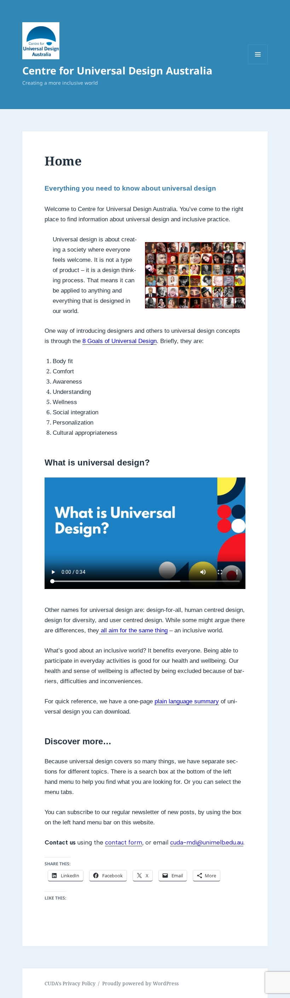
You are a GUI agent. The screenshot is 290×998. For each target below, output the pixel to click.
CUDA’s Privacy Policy (70, 983)
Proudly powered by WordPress (140, 983)
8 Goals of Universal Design (119, 341)
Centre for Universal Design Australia (117, 70)
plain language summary (187, 701)
